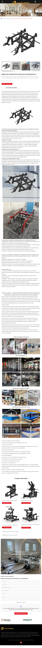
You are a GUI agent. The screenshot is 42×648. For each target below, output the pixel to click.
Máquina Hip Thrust (10, 18)
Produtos (5, 18)
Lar (2, 18)
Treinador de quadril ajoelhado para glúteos (12, 531)
